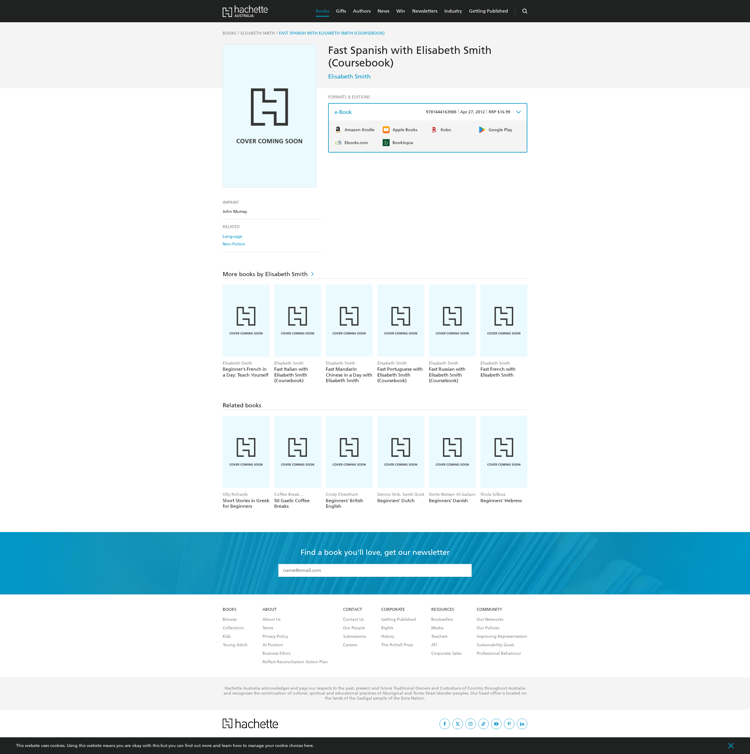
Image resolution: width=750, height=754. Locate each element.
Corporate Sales (446, 654)
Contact (352, 610)
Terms (267, 628)
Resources (442, 610)
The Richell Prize (397, 645)
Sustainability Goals (495, 645)
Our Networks (490, 620)
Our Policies (488, 628)
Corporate (393, 610)
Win (400, 11)
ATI (434, 645)
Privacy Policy (275, 637)
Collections (233, 628)
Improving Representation (502, 637)
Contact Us (353, 620)
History (387, 637)
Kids (227, 637)
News (383, 11)
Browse (230, 620)
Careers (350, 645)
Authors (362, 11)
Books (322, 11)
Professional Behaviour (499, 654)
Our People (354, 628)
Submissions (354, 637)
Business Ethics (276, 654)
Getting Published (488, 11)
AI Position (272, 645)
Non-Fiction (234, 244)
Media (437, 628)
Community (489, 610)
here (308, 745)
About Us (271, 620)
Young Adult (235, 645)
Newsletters (424, 11)
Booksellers (442, 620)
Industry (453, 11)
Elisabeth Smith (349, 76)
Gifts (341, 11)
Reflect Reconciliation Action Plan (295, 662)
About (269, 610)
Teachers (439, 637)
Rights (387, 628)
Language (232, 236)
